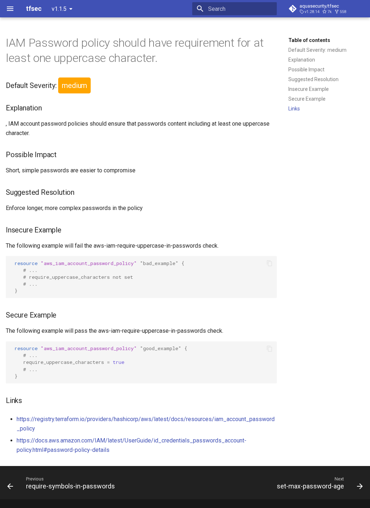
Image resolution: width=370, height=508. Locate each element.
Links (294, 109)
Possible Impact (306, 69)
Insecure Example (308, 89)
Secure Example (307, 99)
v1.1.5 (59, 8)
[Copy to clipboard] (269, 263)
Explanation (301, 60)
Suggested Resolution (313, 79)
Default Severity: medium (317, 50)
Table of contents (309, 40)
